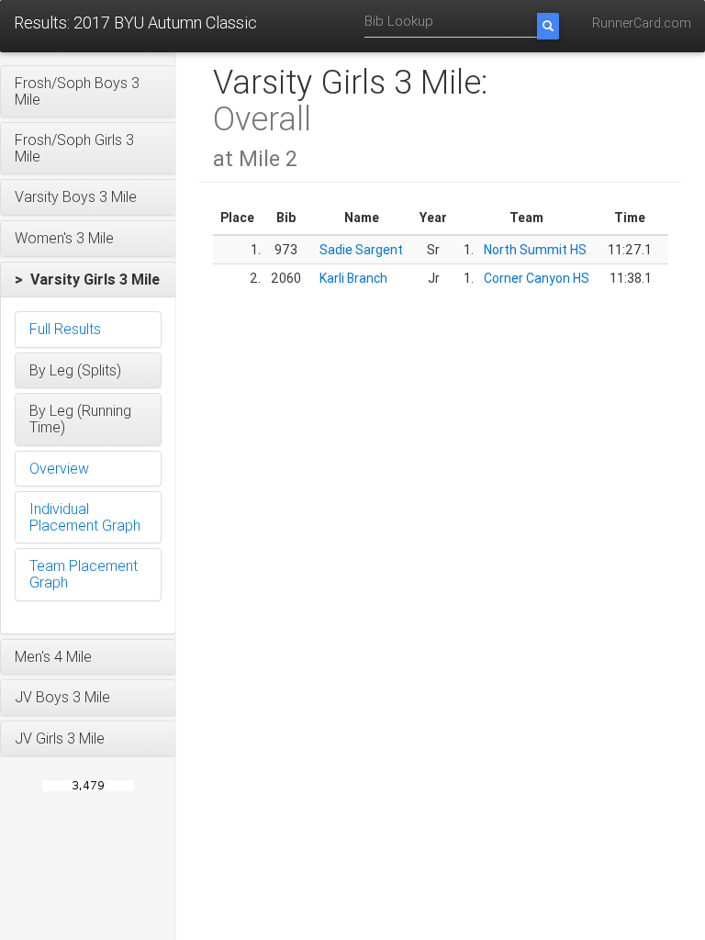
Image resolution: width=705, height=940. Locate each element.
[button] (88, 91)
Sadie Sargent (361, 249)
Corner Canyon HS (536, 278)
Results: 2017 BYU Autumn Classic (135, 22)
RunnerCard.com (641, 23)
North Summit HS (535, 249)
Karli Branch (353, 278)
